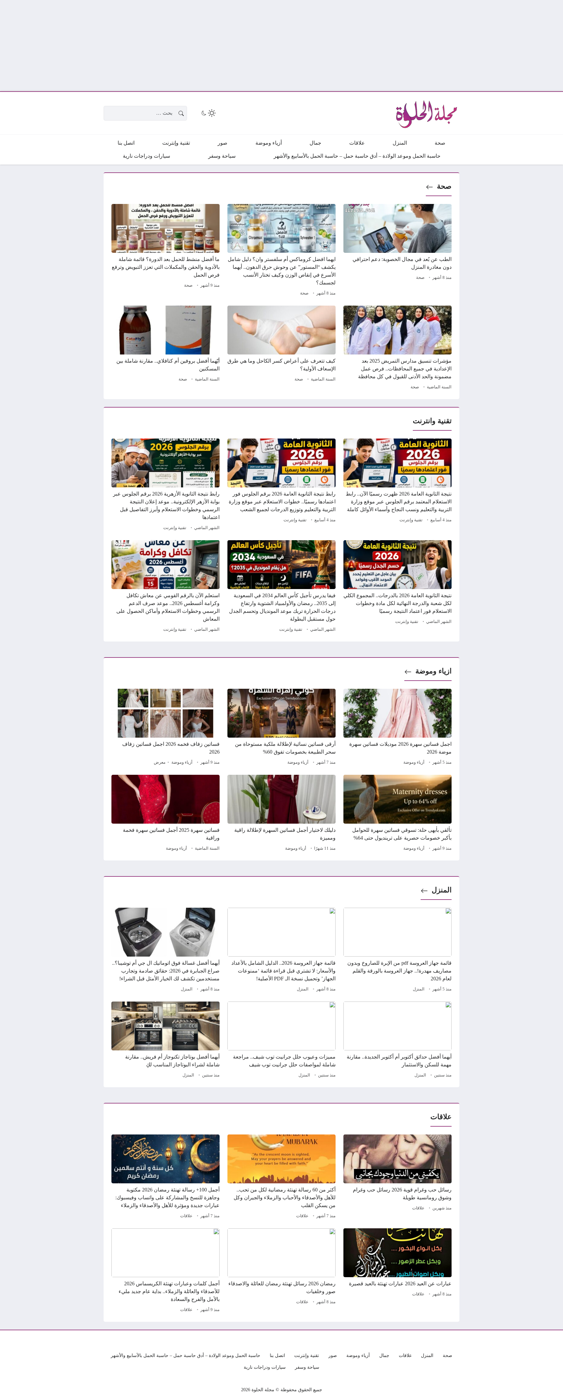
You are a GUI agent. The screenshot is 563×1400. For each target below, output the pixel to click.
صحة (444, 186)
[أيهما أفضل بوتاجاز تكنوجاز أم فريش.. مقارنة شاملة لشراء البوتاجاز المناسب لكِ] (165, 1041)
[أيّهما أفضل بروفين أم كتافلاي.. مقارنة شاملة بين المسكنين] (165, 349)
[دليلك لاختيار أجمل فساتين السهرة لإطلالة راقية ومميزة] (281, 814)
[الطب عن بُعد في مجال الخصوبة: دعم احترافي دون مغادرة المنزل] (397, 251)
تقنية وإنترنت (411, 520)
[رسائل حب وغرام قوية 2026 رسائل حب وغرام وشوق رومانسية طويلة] (397, 1177)
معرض (160, 762)
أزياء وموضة (414, 762)
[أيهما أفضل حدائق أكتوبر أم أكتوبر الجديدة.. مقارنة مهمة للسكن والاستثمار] (397, 1041)
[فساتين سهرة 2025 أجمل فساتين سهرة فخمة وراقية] (165, 814)
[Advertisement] (367, 45)
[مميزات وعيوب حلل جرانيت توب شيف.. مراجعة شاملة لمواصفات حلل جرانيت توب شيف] (281, 1041)
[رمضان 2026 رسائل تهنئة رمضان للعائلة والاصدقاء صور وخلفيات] (281, 1271)
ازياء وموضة (433, 671)
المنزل (442, 890)
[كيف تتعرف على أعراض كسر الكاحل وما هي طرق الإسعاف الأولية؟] (281, 349)
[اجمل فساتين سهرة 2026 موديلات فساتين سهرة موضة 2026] (397, 728)
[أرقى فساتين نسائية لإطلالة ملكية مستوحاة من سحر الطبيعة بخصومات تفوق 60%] (281, 728)
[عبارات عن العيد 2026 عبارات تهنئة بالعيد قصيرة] (397, 1271)
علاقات (418, 1208)
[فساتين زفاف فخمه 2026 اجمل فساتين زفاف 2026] (165, 728)
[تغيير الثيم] (207, 113)
